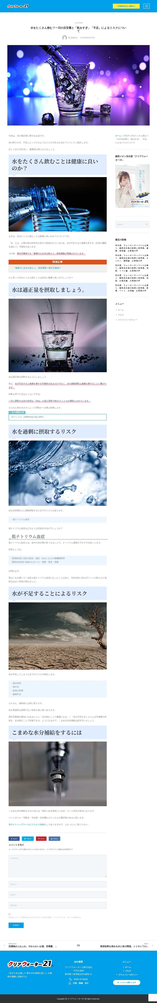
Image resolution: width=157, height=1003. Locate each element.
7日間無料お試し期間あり (126, 6)
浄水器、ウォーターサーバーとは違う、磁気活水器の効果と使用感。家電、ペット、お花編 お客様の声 (132, 288)
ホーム (118, 135)
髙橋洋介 (74, 38)
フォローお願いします (128, 982)
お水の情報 (79, 23)
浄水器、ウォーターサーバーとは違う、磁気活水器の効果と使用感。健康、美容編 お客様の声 (132, 248)
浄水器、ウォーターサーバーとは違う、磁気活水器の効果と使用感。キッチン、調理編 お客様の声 (132, 258)
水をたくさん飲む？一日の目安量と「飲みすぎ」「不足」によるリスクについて (78, 29)
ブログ (126, 135)
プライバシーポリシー (127, 320)
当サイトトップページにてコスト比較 (26, 824)
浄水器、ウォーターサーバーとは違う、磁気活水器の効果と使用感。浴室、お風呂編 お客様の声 (132, 278)
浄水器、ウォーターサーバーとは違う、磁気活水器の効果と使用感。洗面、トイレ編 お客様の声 (132, 268)
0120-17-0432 (81, 979)
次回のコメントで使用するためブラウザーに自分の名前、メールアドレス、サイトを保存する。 (45, 917)
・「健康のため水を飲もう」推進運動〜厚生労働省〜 (36, 268)
